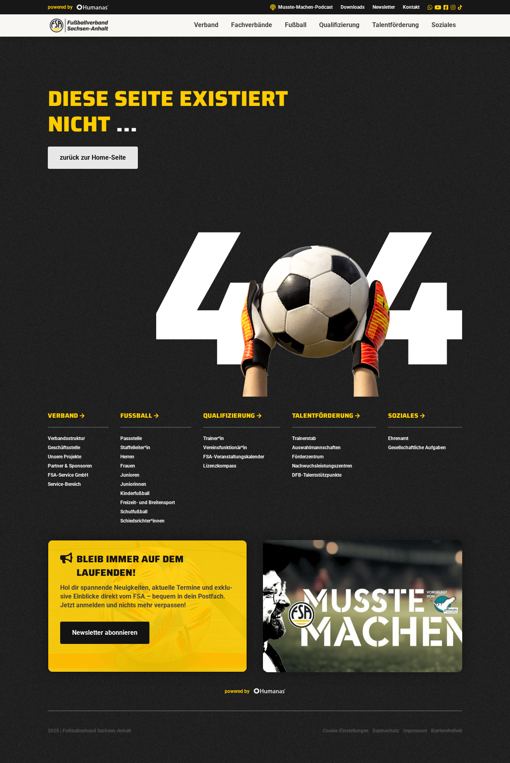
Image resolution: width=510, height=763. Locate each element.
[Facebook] (445, 7)
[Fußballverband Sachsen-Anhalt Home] (79, 25)
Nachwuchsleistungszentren (322, 466)
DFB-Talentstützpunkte (316, 475)
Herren (127, 457)
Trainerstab (304, 438)
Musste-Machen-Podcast (305, 7)
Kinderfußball (134, 493)
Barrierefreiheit (446, 731)
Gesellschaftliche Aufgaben (417, 447)
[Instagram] (453, 7)
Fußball (295, 25)
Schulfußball (133, 512)
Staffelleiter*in (135, 447)
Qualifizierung (339, 25)
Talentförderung (395, 25)
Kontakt (411, 7)
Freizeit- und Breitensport (147, 502)
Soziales (444, 25)
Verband (206, 25)
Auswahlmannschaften (316, 447)
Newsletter (384, 7)
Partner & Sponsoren (70, 466)
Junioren (129, 475)
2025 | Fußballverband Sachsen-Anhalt (89, 731)
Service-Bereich (64, 484)
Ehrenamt (398, 438)
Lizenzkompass (219, 466)
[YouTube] (438, 7)
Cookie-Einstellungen (346, 731)
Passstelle (131, 438)
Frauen (127, 466)
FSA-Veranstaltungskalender (233, 457)
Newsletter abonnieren (104, 632)
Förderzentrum (308, 457)
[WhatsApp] (430, 7)
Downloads (353, 7)
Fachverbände (251, 25)
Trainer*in (213, 438)
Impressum (415, 731)
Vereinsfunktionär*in (225, 447)
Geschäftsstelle (64, 447)
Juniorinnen (133, 484)
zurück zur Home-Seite (93, 157)
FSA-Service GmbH (68, 475)
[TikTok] (460, 7)
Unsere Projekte (64, 457)
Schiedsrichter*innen (142, 521)
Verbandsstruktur (66, 438)
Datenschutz (386, 731)
